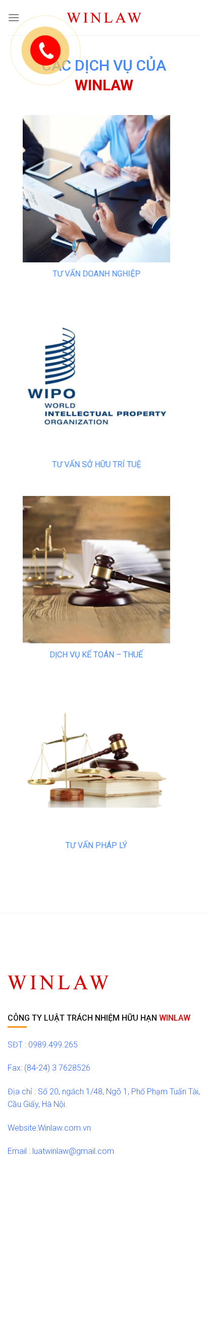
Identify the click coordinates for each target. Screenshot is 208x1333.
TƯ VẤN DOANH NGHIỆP (96, 274)
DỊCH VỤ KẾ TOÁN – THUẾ (96, 654)
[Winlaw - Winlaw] (104, 18)
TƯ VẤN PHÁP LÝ (96, 845)
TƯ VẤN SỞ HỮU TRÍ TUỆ (96, 464)
